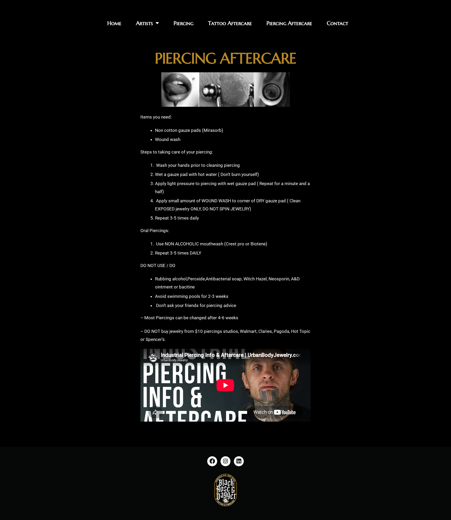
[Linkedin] (239, 461)
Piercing (183, 23)
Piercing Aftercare (289, 23)
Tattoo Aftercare (230, 23)
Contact (337, 23)
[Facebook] (212, 461)
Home (114, 23)
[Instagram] (225, 461)
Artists (144, 23)
